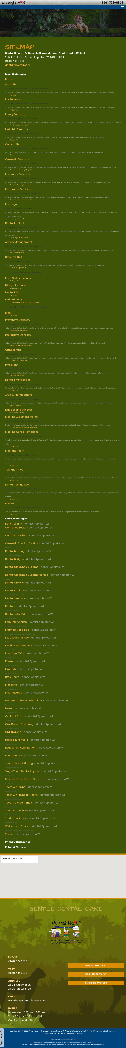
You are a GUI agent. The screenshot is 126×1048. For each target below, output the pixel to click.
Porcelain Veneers (16, 740)
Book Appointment (95, 974)
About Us (10, 84)
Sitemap (80, 1033)
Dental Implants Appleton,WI (19, 238)
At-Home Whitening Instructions (30, 307)
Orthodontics (13, 350)
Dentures (11, 606)
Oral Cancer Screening (19, 724)
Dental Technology (17, 484)
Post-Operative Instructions (19, 281)
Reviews (10, 503)
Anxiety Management (18, 242)
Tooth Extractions (16, 810)
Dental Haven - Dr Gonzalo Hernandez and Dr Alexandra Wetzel (53, 1031)
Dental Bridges (14, 559)
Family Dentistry (15, 114)
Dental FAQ (12, 292)
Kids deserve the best (18, 409)
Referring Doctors (96, 982)
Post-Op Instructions (18, 278)
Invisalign (11, 204)
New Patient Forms (96, 965)
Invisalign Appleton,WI (17, 219)
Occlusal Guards (15, 716)
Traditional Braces (16, 818)
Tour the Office (14, 469)
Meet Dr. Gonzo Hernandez (21, 432)
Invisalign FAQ (13, 653)
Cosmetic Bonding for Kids (21, 543)
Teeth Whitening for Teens (21, 795)
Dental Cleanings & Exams (21, 567)
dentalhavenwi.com (17, 65)
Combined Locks (15, 527)
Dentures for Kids (15, 614)
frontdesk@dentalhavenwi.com (27, 1000)
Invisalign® (11, 365)
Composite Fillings (16, 535)
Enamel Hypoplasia (17, 630)
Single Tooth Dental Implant (22, 771)
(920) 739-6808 (17, 961)
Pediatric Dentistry (16, 129)
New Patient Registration (27, 272)
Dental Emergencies (18, 380)
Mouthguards (13, 692)
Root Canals (12, 755)
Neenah (10, 708)
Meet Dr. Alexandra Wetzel (21, 417)
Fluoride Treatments (17, 645)
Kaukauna (11, 661)
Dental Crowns (14, 582)
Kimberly (10, 669)
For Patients (12, 99)
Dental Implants (15, 223)
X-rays (9, 834)
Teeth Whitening (15, 787)
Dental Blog (13, 316)
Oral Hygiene (13, 732)
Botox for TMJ (13, 257)
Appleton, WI (14, 446)
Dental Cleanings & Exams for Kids (26, 574)
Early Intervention (16, 622)
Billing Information (16, 285)
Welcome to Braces (17, 826)
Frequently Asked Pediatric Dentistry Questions (25, 302)
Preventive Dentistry (17, 174)
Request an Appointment (20, 747)
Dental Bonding (14, 551)
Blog (8, 312)
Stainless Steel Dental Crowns (23, 779)
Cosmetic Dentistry (17, 159)
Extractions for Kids (17, 637)
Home (9, 79)
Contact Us (12, 144)
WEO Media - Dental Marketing (94, 1031)
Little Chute (12, 677)
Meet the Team (14, 450)
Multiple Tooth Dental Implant (23, 700)
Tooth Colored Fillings (18, 802)
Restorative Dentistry (18, 189)
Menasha (11, 685)
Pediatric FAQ (13, 299)
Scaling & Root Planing (19, 763)
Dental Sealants (15, 598)
